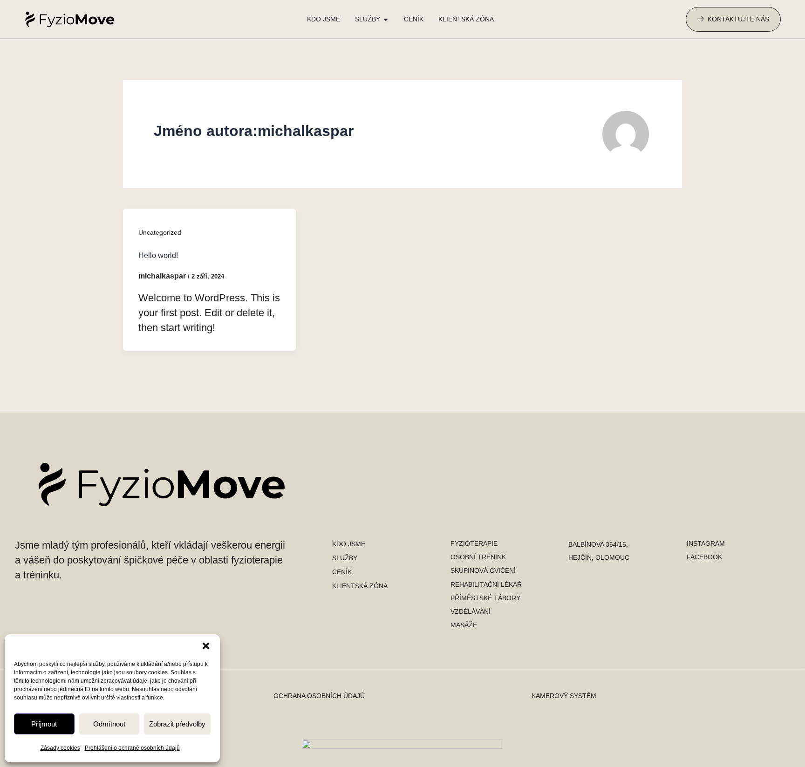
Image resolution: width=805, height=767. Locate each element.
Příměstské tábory (485, 598)
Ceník (342, 572)
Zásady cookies (60, 748)
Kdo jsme (348, 544)
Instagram (706, 543)
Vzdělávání (470, 611)
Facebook (704, 557)
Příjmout (44, 724)
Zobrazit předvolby (177, 724)
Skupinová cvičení (483, 570)
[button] (206, 646)
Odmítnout (109, 724)
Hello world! (158, 255)
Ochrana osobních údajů (319, 695)
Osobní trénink (478, 557)
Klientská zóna (360, 586)
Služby (344, 558)
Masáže (463, 625)
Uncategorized (159, 232)
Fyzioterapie (474, 543)
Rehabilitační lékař (486, 584)
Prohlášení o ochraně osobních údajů (132, 748)
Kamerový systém (564, 695)
